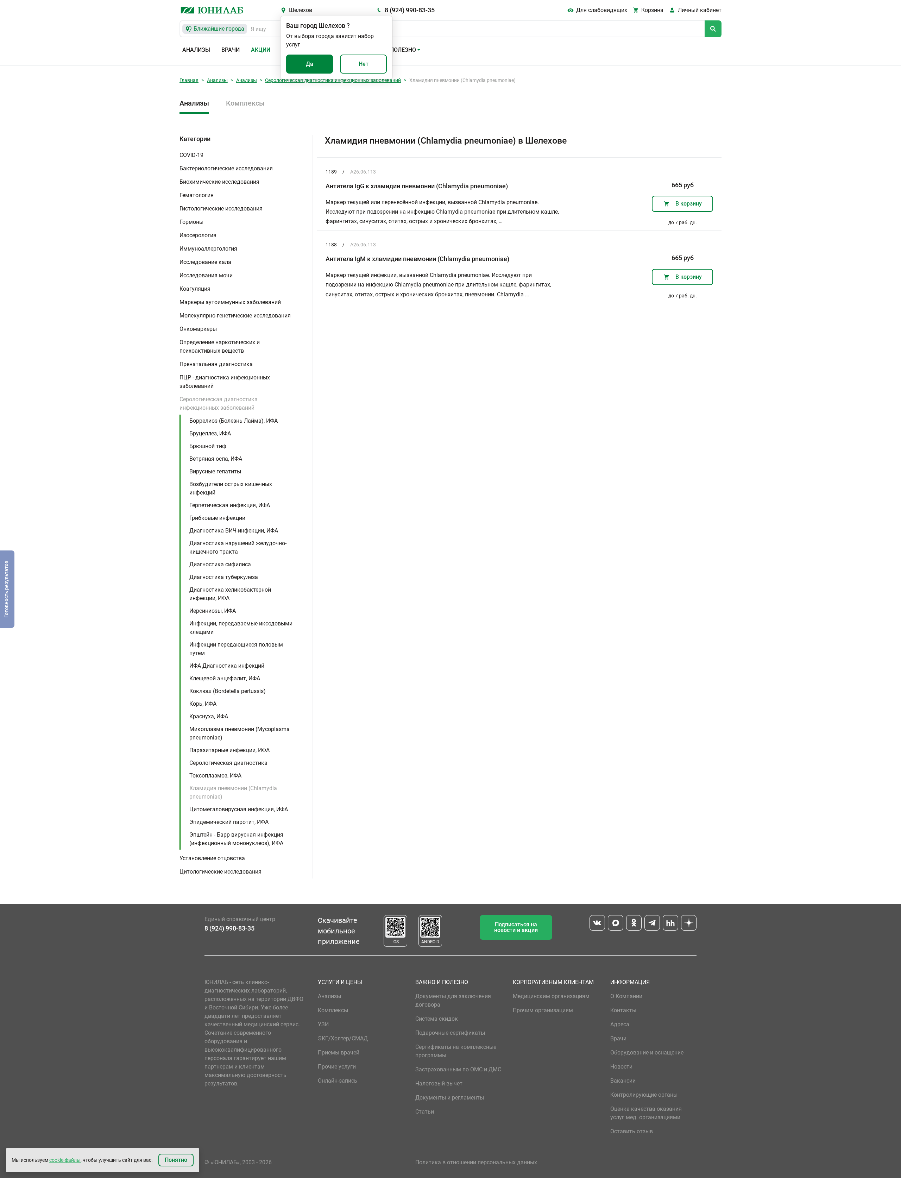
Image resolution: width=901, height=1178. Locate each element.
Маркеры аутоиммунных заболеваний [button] (230, 302)
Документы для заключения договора (453, 1000)
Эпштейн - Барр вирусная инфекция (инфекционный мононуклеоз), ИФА (236, 838)
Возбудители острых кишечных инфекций (230, 488)
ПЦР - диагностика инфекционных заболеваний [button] (224, 381)
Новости (621, 1066)
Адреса (619, 1024)
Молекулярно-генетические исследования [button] (235, 315)
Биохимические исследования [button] (219, 181)
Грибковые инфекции (217, 518)
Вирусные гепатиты (215, 471)
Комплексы (245, 103)
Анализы (196, 49)
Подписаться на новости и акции (516, 927)
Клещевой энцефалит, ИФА (224, 678)
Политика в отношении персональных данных (476, 1162)
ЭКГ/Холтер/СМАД (343, 1038)
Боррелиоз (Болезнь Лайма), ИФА (233, 420)
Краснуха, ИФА (208, 716)
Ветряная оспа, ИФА (215, 458)
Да (309, 64)
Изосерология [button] (197, 235)
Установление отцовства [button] (212, 858)
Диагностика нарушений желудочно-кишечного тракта (237, 547)
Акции (260, 49)
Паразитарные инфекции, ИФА (229, 750)
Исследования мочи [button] (206, 275)
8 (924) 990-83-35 (410, 10)
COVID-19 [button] (191, 155)
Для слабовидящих (601, 10)
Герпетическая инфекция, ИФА (229, 505)
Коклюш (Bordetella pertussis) (227, 691)
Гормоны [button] (191, 222)
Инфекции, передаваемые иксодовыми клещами (240, 627)
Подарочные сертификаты (450, 1032)
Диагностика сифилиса (220, 564)
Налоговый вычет (438, 1083)
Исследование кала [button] (205, 262)
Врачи (230, 49)
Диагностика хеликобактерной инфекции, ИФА (230, 593)
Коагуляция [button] (194, 288)
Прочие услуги (337, 1066)
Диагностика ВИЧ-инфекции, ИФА (233, 530)
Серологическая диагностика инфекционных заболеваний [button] (218, 403)
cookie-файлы (65, 1160)
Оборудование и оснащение (646, 1052)
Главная (189, 80)
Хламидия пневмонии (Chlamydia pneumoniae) (233, 792)
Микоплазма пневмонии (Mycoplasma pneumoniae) (239, 733)
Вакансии (623, 1080)
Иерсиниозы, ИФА (212, 610)
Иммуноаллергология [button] (208, 248)
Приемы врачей (338, 1052)
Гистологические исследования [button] (221, 208)
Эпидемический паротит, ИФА (229, 822)
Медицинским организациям (551, 996)
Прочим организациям (543, 1010)
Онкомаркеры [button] (198, 329)
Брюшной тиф (207, 446)
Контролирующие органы (644, 1094)
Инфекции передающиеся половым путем (236, 648)
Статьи (424, 1111)
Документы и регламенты (449, 1097)
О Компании (626, 996)
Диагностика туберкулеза (223, 577)
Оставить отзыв (631, 1131)
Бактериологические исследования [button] (226, 168)
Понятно (176, 1160)
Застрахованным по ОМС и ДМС (458, 1069)
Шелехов (300, 10)
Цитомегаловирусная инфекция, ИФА (238, 809)
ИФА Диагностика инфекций (226, 665)
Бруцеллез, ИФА (210, 433)
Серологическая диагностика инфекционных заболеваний (333, 80)
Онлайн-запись (337, 1080)
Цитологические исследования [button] (220, 871)
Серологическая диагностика (228, 763)
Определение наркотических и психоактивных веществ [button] (219, 346)
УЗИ (323, 1024)
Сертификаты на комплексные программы (455, 1051)
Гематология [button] (196, 195)
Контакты (623, 1010)
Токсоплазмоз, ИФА (215, 775)
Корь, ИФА (202, 703)
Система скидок (436, 1018)
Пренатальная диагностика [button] (216, 364)
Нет (363, 64)
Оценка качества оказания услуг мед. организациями (646, 1113)
